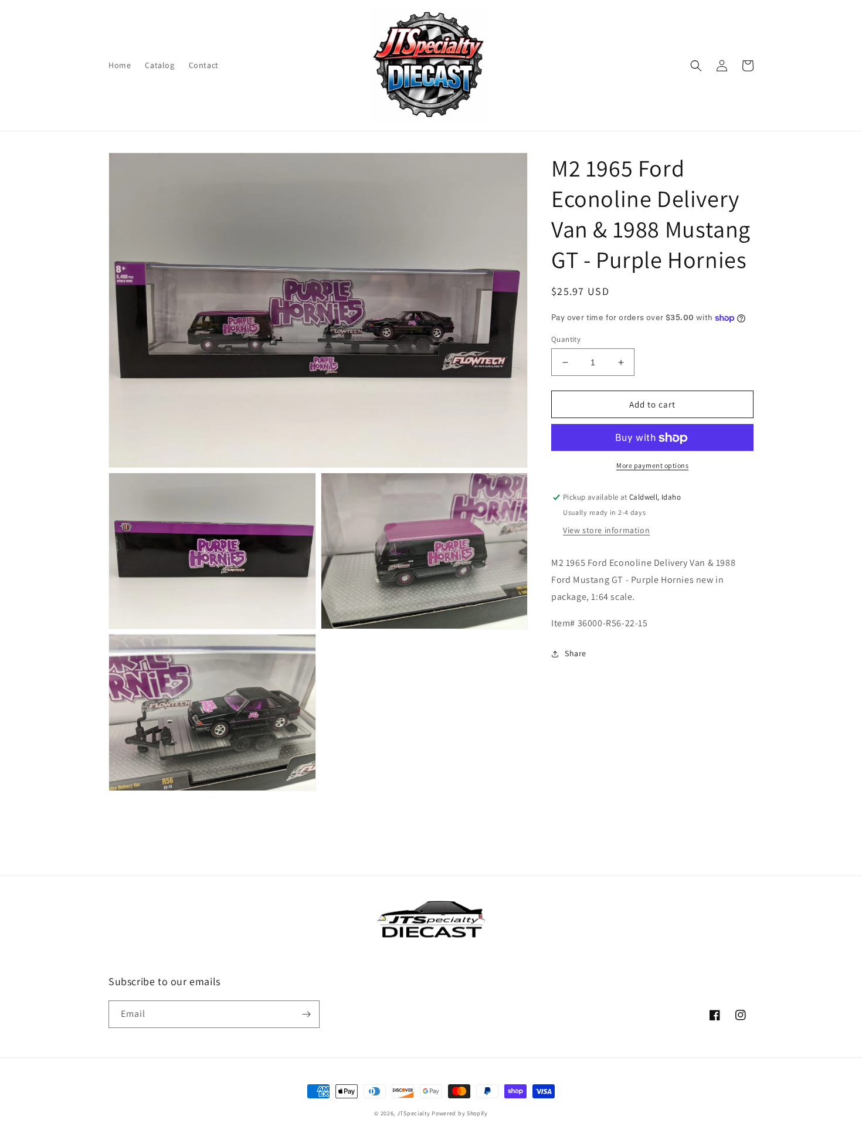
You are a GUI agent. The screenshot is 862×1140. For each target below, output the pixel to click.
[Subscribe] (306, 1014)
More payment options (652, 466)
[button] (696, 66)
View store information (606, 530)
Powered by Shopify (460, 1113)
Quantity (566, 339)
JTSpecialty (413, 1113)
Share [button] (575, 654)
